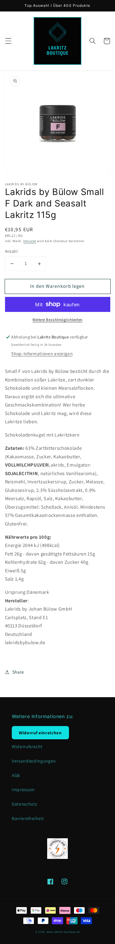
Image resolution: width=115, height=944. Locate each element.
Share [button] (18, 672)
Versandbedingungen (34, 761)
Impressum (23, 789)
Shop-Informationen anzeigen (42, 353)
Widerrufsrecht (27, 746)
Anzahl (11, 251)
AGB (16, 775)
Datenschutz (24, 804)
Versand (29, 241)
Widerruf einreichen (40, 732)
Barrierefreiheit (28, 818)
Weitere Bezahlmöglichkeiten (57, 319)
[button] (8, 41)
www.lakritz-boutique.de (63, 932)
